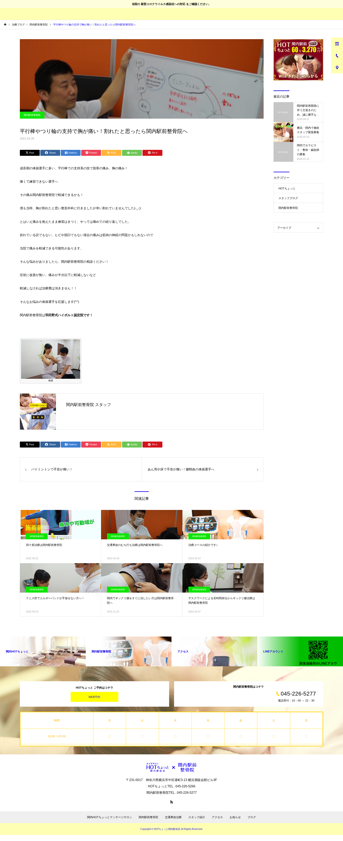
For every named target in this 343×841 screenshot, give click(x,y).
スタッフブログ (288, 198)
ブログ (252, 817)
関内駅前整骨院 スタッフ (88, 404)
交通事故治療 (173, 817)
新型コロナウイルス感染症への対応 (163, 4)
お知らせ (235, 817)
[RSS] (171, 802)
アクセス (217, 817)
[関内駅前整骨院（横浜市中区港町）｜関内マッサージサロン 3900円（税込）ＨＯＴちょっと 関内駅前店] (171, 767)
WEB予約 (94, 697)
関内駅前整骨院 (32, 115)
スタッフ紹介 (196, 817)
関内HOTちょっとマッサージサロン (109, 817)
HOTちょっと (287, 188)
